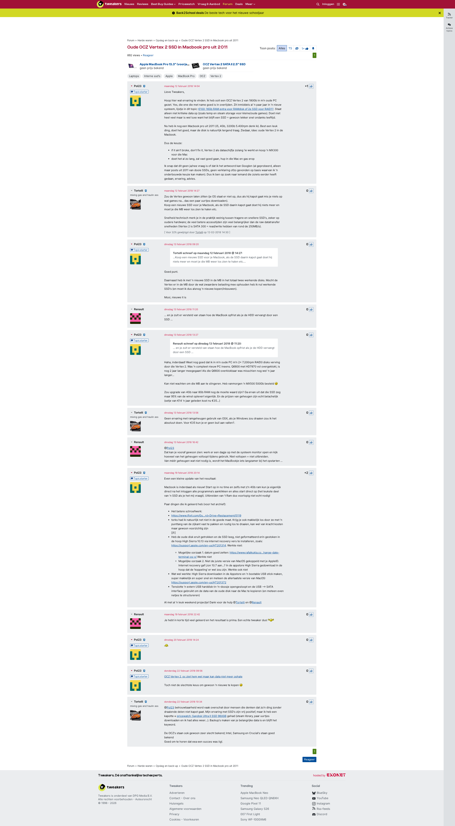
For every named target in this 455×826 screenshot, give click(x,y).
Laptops (134, 76)
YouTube (322, 798)
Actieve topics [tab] (449, 29)
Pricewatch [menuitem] (186, 4)
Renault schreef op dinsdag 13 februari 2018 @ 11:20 (207, 343)
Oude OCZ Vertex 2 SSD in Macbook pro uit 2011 (209, 40)
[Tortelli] (135, 204)
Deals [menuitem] (239, 4)
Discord (322, 814)
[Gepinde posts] (313, 48)
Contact (174, 798)
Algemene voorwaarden (185, 809)
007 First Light (250, 814)
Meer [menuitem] (249, 4)
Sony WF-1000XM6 (253, 819)
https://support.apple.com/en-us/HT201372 (198, 582)
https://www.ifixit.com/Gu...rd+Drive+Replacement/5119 (206, 515)
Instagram (323, 803)
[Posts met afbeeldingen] (297, 48)
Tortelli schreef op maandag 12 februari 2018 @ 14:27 (207, 253)
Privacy (174, 814)
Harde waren (145, 40)
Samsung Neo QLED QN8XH (259, 798)
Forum (130, 40)
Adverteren (176, 793)
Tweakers (104, 795)
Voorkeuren (191, 819)
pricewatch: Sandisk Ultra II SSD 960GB (201, 716)
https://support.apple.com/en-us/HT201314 (198, 545)
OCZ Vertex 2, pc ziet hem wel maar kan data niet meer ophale (203, 676)
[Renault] (135, 318)
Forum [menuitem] (227, 4)
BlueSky (322, 793)
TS (290, 48)
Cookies (174, 819)
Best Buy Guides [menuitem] (162, 4)
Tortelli (138, 190)
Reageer (148, 55)
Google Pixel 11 (250, 803)
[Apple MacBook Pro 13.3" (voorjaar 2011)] (132, 65)
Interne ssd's (152, 76)
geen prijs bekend (152, 68)
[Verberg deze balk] (440, 13)
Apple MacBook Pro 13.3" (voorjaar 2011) (169, 64)
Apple (169, 76)
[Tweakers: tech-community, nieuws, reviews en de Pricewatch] (109, 4)
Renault (139, 309)
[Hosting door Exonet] (329, 775)
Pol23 (137, 86)
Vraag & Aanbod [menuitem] (209, 4)
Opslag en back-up (167, 40)
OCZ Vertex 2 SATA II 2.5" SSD (224, 64)
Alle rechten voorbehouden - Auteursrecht (125, 799)
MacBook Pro (186, 76)
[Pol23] (135, 101)
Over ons (189, 798)
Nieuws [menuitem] (129, 4)
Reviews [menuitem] (142, 4)
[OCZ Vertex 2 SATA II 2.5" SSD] (195, 65)
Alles (282, 48)
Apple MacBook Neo (254, 793)
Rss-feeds (323, 809)
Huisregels (176, 803)
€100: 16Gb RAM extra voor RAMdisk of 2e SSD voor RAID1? (236, 109)
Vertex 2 (215, 76)
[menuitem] (318, 4)
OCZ (202, 76)
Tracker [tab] (449, 17)
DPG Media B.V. (142, 795)
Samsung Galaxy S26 (254, 809)
